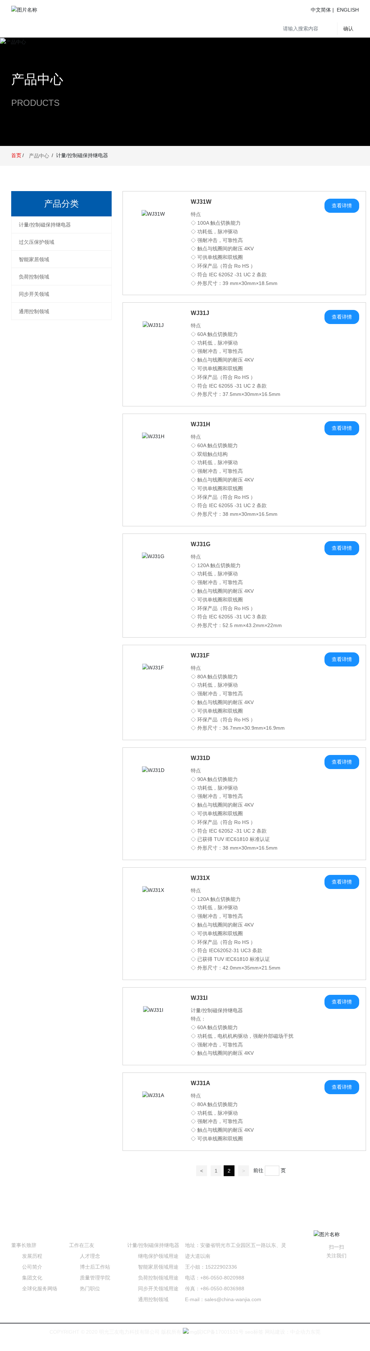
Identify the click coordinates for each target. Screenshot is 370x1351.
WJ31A (200, 1083)
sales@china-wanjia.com (233, 1299)
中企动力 (300, 1332)
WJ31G (200, 544)
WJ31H (200, 424)
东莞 (315, 1332)
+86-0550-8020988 (222, 1278)
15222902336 (221, 1267)
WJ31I (199, 998)
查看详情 (342, 205)
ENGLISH (348, 10)
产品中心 (37, 79)
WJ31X (200, 878)
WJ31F (200, 655)
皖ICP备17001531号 (220, 1332)
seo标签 (253, 1332)
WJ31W (201, 202)
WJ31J (200, 313)
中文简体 (321, 10)
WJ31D (200, 758)
